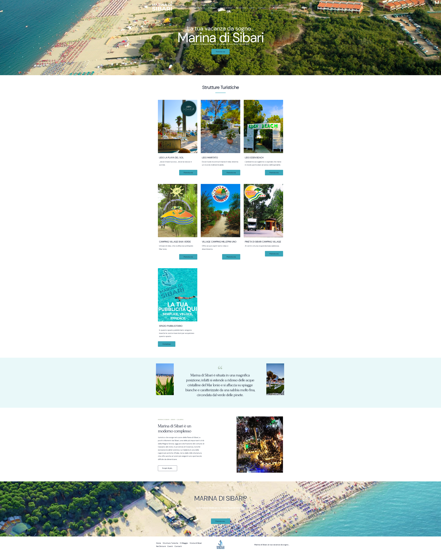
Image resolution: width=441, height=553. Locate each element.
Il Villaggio (213, 8)
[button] (279, 8)
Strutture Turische (197, 8)
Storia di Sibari (226, 8)
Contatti (261, 8)
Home (183, 8)
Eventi (251, 8)
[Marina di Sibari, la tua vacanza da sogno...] (162, 8)
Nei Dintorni (241, 8)
